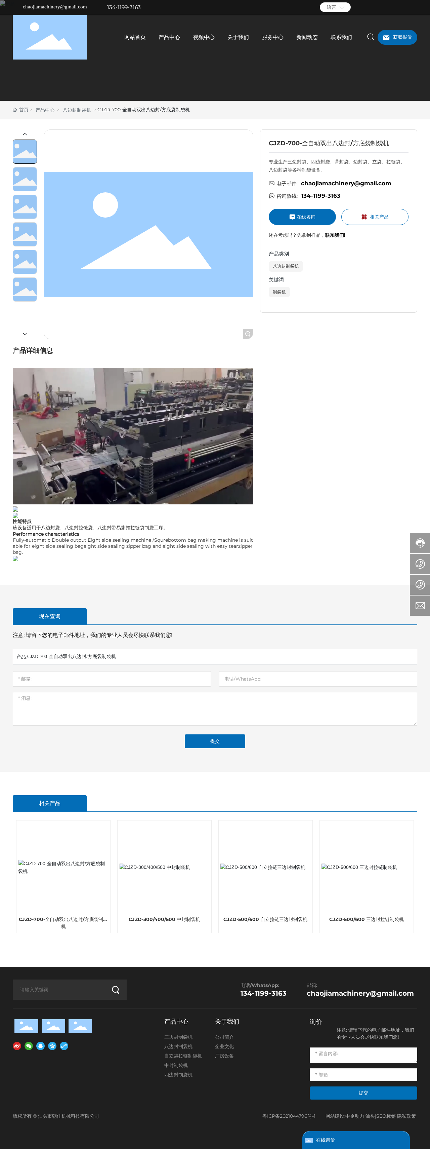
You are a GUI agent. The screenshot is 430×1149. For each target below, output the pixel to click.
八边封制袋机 (77, 110)
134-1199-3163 (124, 7)
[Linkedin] (384, 7)
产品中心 (45, 110)
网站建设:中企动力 (345, 1116)
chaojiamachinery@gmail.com (55, 6)
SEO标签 (386, 1116)
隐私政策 (406, 1116)
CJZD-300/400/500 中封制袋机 (164, 919)
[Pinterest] (414, 7)
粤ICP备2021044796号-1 (288, 1116)
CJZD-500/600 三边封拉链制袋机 (366, 919)
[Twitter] (394, 7)
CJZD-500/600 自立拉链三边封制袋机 (265, 919)
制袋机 (279, 292)
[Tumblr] (404, 7)
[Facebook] (374, 7)
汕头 (370, 1116)
